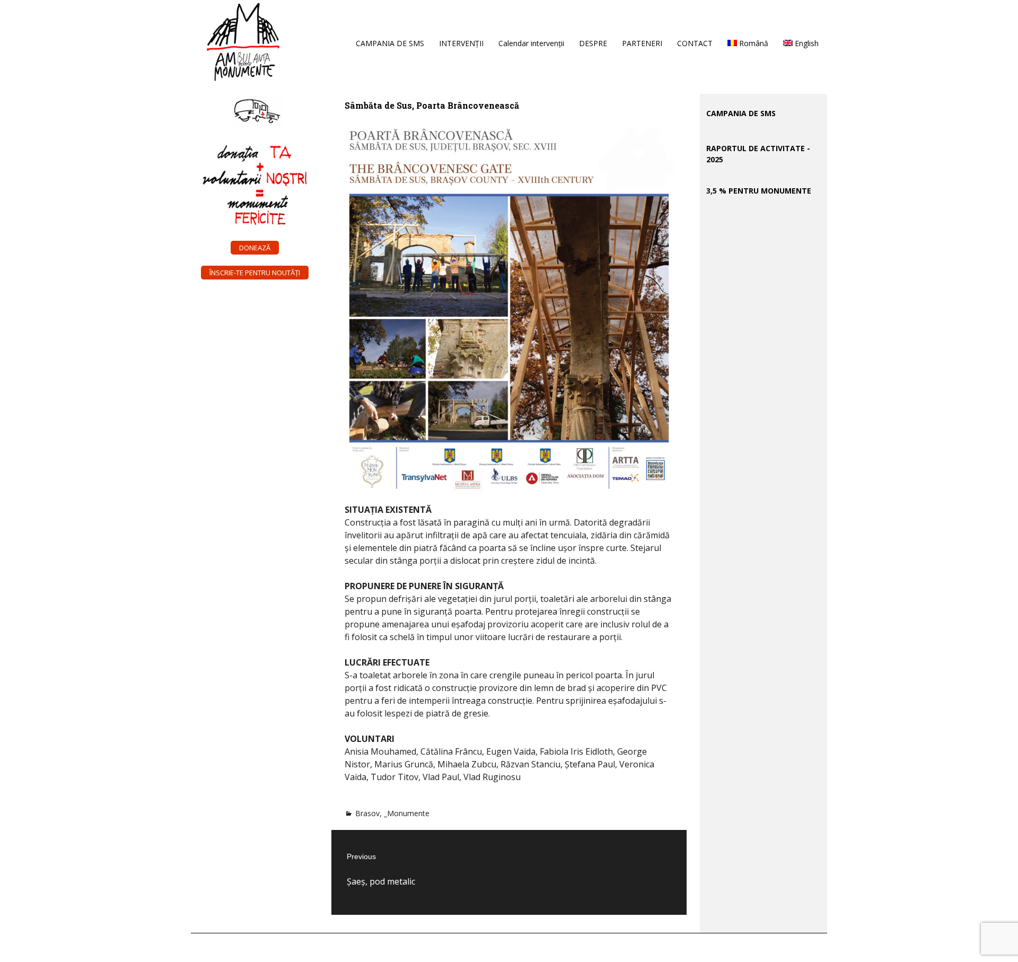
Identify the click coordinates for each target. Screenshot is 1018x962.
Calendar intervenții (531, 43)
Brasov (367, 813)
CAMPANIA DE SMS (390, 43)
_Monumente (406, 813)
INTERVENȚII (461, 43)
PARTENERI (642, 43)
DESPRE (593, 43)
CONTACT (695, 43)
